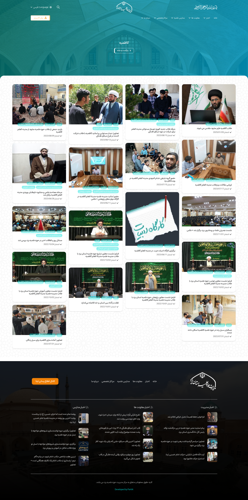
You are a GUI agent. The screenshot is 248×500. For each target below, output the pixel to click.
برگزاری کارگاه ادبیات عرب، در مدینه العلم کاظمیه (154, 251)
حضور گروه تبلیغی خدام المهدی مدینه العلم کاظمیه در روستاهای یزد (152, 179)
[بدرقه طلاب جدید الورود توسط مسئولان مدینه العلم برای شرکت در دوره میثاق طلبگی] (152, 86)
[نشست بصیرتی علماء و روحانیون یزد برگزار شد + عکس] (209, 198)
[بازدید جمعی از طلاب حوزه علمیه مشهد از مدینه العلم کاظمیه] (39, 86)
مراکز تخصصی (108, 381)
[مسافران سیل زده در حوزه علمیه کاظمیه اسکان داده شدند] (209, 297)
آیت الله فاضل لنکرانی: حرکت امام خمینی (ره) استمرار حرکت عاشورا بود (185, 457)
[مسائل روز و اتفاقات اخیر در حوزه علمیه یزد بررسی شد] (39, 208)
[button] (58, 7)
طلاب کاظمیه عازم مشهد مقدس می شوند (214, 128)
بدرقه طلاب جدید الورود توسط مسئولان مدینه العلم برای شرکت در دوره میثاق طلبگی (153, 130)
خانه (155, 381)
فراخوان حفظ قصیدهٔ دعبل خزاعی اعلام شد (186, 417)
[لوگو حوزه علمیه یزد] (124, 7)
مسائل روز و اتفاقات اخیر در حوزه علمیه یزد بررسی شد (40, 240)
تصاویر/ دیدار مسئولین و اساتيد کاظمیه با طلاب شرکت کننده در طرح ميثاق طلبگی (96, 134)
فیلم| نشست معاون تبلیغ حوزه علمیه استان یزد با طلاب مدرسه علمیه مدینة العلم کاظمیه (98, 255)
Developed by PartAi (124, 489)
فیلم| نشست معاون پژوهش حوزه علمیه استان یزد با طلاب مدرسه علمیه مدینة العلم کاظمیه (153, 298)
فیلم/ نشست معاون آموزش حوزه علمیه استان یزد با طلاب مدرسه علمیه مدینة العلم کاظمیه (40, 292)
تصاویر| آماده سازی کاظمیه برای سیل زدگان (44, 340)
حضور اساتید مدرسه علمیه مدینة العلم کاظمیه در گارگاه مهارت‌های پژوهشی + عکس (98, 197)
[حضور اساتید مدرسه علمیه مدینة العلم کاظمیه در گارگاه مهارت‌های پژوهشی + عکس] (96, 149)
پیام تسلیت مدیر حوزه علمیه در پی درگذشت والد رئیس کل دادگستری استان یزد (184, 430)
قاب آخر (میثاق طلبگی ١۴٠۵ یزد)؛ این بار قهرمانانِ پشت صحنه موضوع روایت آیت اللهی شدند (119, 430)
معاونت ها (137, 381)
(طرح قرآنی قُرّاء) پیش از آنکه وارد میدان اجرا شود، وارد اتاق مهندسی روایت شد (119, 417)
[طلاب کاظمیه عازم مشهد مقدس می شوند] (209, 86)
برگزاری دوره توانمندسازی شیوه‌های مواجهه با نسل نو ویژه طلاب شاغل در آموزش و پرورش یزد (53, 446)
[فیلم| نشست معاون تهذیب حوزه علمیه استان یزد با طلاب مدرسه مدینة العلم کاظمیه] (209, 244)
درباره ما (95, 381)
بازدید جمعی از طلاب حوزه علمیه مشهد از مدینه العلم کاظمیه (40, 130)
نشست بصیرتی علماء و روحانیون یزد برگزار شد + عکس (209, 230)
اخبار (147, 381)
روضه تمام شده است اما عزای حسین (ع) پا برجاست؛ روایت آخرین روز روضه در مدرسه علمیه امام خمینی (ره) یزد (54, 418)
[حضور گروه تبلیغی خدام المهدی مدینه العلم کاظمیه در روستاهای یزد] (152, 145)
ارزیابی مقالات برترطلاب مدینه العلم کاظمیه (213, 185)
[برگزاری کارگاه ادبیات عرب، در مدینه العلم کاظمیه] (152, 194)
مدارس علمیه (123, 381)
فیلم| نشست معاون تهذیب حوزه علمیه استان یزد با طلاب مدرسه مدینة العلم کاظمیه (210, 282)
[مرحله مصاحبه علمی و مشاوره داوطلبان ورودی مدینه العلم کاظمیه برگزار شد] (39, 145)
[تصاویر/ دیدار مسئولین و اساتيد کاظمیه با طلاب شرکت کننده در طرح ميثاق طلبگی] (96, 86)
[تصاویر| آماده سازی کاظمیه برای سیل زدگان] (39, 307)
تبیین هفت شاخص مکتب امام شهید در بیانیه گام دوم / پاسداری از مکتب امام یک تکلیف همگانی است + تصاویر (53, 461)
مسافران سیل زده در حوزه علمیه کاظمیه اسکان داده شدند (210, 331)
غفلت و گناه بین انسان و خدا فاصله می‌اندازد (100, 303)
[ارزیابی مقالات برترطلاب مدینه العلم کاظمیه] (209, 142)
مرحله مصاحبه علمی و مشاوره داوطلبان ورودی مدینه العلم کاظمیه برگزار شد (39, 193)
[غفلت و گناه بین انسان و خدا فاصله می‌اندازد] (96, 270)
